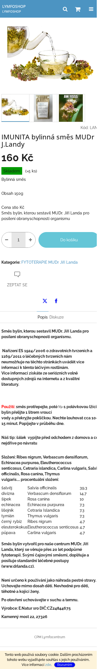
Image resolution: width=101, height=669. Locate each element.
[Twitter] (45, 301)
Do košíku (69, 240)
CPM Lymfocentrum (49, 637)
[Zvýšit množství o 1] (30, 239)
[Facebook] (56, 301)
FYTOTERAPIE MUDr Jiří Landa (49, 262)
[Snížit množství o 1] (7, 239)
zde (48, 665)
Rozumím (64, 665)
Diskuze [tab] (56, 317)
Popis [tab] (43, 317)
